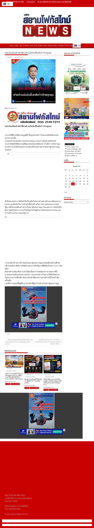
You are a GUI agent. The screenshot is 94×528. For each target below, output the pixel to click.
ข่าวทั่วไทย (26, 45)
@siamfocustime (19, 57)
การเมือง (8, 334)
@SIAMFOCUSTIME (11, 371)
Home (11, 45)
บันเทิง (45, 45)
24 (69, 184)
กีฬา (21, 45)
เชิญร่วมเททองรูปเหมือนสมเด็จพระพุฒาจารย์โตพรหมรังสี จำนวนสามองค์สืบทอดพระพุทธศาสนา (19, 342)
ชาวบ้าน (67, 45)
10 (69, 178)
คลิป (71, 45)
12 (76, 178)
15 (87, 178)
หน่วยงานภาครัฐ (52, 45)
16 (66, 181)
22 (87, 181)
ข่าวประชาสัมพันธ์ (15, 384)
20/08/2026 (9, 368)
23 (66, 184)
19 (76, 181)
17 (69, 181)
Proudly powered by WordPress (35, 525)
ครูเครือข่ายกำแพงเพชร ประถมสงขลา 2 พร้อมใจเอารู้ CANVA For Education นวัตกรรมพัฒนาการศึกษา (48, 342)
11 (73, 178)
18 (73, 181)
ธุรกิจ (35, 45)
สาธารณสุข (60, 45)
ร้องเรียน (40, 45)
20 (80, 181)
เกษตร (31, 45)
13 (80, 178)
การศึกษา (16, 45)
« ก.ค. (65, 192)
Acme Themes (65, 525)
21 (84, 181)
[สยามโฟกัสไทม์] (6, 45)
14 (84, 178)
